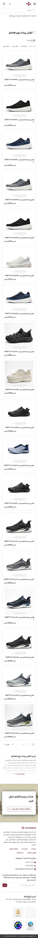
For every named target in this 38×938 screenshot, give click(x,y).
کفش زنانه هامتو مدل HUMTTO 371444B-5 (19, 238)
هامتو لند (33, 16)
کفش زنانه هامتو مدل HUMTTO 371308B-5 (19, 733)
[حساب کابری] (9, 4)
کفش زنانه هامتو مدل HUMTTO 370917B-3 (19, 390)
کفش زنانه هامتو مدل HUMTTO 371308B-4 (19, 695)
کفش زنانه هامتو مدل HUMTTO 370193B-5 (19, 428)
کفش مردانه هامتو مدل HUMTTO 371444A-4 (19, 121)
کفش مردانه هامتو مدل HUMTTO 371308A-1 (19, 541)
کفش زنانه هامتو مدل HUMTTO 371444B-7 (19, 314)
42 (13, 745)
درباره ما (33, 849)
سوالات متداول (14, 849)
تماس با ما (25, 849)
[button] (4, 4)
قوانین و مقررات (31, 853)
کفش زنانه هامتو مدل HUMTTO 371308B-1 (20, 657)
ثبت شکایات (19, 853)
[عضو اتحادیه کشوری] (30, 925)
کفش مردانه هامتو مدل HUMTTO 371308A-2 (19, 579)
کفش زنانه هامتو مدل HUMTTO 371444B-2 (19, 200)
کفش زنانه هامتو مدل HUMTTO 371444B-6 (19, 276)
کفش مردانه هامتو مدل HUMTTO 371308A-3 (19, 618)
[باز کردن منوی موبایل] (34, 4)
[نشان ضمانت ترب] (18, 925)
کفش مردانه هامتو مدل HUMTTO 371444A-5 (19, 161)
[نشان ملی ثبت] (18, 912)
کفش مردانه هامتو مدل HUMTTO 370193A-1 (19, 503)
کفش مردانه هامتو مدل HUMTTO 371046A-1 (19, 352)
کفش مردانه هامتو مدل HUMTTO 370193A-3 (19, 466)
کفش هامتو (26, 16)
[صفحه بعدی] (6, 744)
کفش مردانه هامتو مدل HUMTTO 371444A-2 (19, 81)
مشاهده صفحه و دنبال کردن (21, 809)
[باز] (31, 40)
